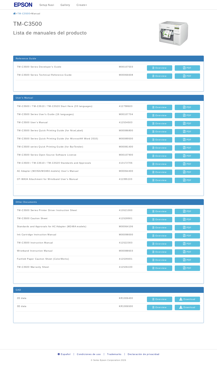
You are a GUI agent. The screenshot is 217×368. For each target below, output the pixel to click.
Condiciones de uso (89, 354)
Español (65, 354)
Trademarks (114, 354)
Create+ (82, 5)
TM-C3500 (23, 13)
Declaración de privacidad (143, 354)
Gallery (65, 5)
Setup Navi (46, 5)
